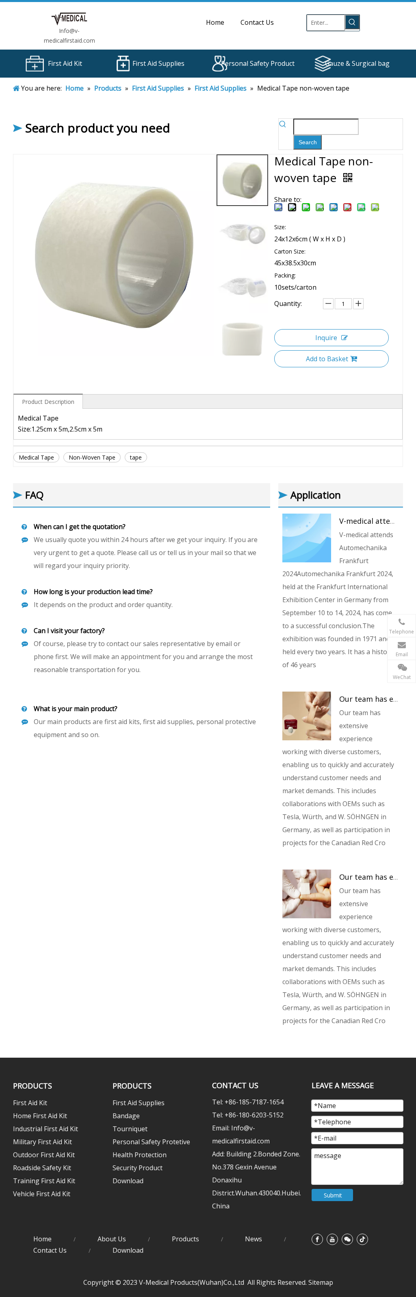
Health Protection (140, 1154)
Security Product (137, 1167)
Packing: (285, 275)
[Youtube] (332, 1239)
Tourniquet (130, 1128)
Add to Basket (327, 358)
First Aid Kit (65, 63)
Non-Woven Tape (92, 457)
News (253, 1238)
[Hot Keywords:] (352, 22)
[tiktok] (362, 1239)
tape (136, 457)
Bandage (126, 1115)
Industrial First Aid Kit (45, 1128)
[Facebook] (317, 1239)
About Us (112, 1238)
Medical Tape (36, 457)
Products (185, 1238)
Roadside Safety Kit (42, 1167)
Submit (333, 1195)
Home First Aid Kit (40, 1115)
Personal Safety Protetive (151, 1141)
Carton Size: (290, 251)
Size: (280, 227)
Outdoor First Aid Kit (44, 1154)
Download (128, 1180)
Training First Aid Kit (44, 1180)
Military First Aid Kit (42, 1141)
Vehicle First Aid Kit (41, 1193)
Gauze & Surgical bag (357, 63)
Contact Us (50, 1250)
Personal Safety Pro (251, 63)
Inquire (326, 337)
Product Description (48, 402)
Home (42, 1238)
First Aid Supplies (158, 63)
